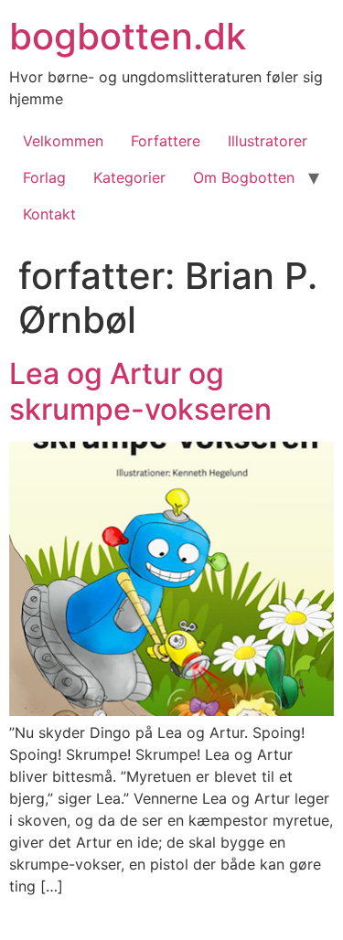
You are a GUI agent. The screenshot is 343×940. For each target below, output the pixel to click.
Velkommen (63, 141)
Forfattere (165, 141)
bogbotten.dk (127, 36)
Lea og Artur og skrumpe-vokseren (140, 391)
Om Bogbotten (244, 177)
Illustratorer (267, 141)
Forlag (44, 177)
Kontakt (49, 214)
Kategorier (129, 177)
